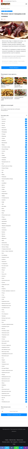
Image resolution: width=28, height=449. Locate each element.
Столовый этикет (22, 441)
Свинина (4, 159)
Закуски (8, 8)
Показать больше (14, 67)
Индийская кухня (5, 347)
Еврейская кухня (5, 393)
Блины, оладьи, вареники (7, 251)
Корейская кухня (5, 301)
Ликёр (3, 210)
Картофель (4, 129)
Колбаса (3, 259)
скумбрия (4, 183)
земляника (4, 221)
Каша (3, 278)
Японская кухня (5, 355)
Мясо (5, 11)
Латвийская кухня (6, 401)
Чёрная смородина (6, 225)
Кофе (3, 202)
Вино (3, 208)
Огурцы (3, 134)
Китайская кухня (5, 326)
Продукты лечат (5, 257)
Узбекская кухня (5, 284)
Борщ (3, 174)
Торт (3, 163)
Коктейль (4, 206)
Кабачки (4, 140)
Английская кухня (6, 307)
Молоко (3, 328)
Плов (3, 309)
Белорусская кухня (6, 318)
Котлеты (3, 276)
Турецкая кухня (5, 364)
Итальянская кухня (6, 214)
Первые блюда (5, 168)
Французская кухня (6, 303)
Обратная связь (12, 439)
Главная (4, 8)
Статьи (3, 339)
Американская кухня (6, 305)
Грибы (3, 189)
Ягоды (3, 217)
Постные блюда (5, 244)
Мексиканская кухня (6, 391)
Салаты (3, 151)
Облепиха (4, 223)
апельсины (4, 242)
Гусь (3, 357)
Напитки (3, 199)
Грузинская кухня (6, 280)
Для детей (4, 343)
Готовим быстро (5, 197)
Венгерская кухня (6, 380)
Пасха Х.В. (4, 274)
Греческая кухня (5, 341)
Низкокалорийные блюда (7, 178)
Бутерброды (4, 255)
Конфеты (4, 288)
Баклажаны (4, 142)
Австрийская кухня (6, 349)
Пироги (3, 187)
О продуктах (4, 263)
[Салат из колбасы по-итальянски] (21, 92)
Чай (3, 204)
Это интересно (5, 313)
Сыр (3, 399)
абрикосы (4, 238)
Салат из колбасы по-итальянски (19, 98)
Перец (3, 144)
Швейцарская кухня (6, 376)
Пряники (4, 316)
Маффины (4, 385)
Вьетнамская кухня (6, 395)
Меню (3, 382)
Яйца (3, 286)
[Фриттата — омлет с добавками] (7, 80)
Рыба (3, 180)
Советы (3, 297)
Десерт (3, 123)
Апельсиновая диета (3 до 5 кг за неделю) (12, 1)
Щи (2, 172)
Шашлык (4, 320)
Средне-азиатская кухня (7, 370)
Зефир (3, 195)
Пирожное (4, 261)
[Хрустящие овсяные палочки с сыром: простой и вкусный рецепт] (7, 92)
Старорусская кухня (6, 248)
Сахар (14, 444)
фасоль (3, 397)
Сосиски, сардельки (6, 345)
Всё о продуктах (14, 441)
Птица (3, 292)
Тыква (3, 138)
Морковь (4, 136)
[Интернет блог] (5, 4)
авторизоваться (4, 110)
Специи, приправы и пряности (8, 290)
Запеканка (4, 229)
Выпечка (4, 119)
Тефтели (3, 362)
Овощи (3, 125)
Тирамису (4, 336)
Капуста (4, 127)
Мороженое (4, 193)
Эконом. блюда (5, 246)
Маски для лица (5, 351)
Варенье (4, 267)
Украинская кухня (6, 372)
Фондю (3, 374)
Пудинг (3, 359)
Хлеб (3, 299)
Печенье (4, 227)
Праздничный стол (6, 161)
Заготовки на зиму (6, 146)
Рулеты (3, 282)
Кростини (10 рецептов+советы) (18, 86)
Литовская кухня (5, 332)
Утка (3, 295)
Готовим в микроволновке (7, 324)
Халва (3, 366)
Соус (3, 271)
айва (3, 240)
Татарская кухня (9, 11)
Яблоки (3, 236)
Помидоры (4, 131)
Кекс (3, 253)
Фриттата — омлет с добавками (5, 86)
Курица (3, 231)
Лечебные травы (5, 330)
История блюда (5, 368)
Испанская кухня (5, 389)
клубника (4, 219)
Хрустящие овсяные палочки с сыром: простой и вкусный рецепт (7, 99)
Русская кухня (5, 265)
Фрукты (3, 234)
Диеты (3, 185)
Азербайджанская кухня (7, 353)
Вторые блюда (5, 149)
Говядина (4, 157)
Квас (3, 212)
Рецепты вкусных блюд (7, 165)
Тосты (3, 311)
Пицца (3, 269)
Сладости (4, 191)
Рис (2, 387)
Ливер (3, 155)
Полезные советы (6, 441)
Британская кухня (6, 378)
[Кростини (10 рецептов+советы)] (21, 80)
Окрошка (4, 176)
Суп (3, 170)
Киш (3, 322)
